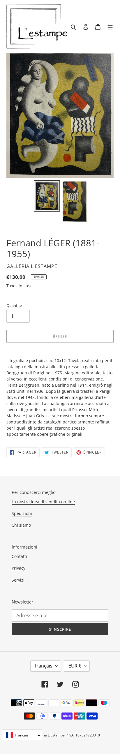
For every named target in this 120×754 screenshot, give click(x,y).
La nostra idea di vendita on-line (43, 501)
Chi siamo (21, 525)
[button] (22, 735)
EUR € (74, 666)
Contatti (19, 556)
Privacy (18, 568)
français (43, 666)
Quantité (14, 305)
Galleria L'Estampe (49, 735)
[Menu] (110, 26)
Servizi (18, 580)
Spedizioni (22, 513)
